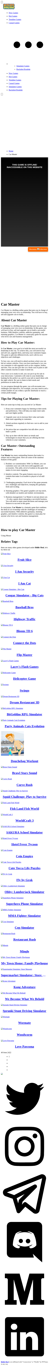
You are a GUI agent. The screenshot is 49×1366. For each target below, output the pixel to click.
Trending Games (15, 19)
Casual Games (14, 23)
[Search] (2, 94)
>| (9, 1070)
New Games (13, 13)
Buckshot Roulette (23, 69)
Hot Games (13, 16)
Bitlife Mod (5, 1362)
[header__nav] (2, 2)
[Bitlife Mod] (8, 9)
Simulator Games (22, 66)
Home (11, 151)
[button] (28, 64)
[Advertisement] (24, 123)
